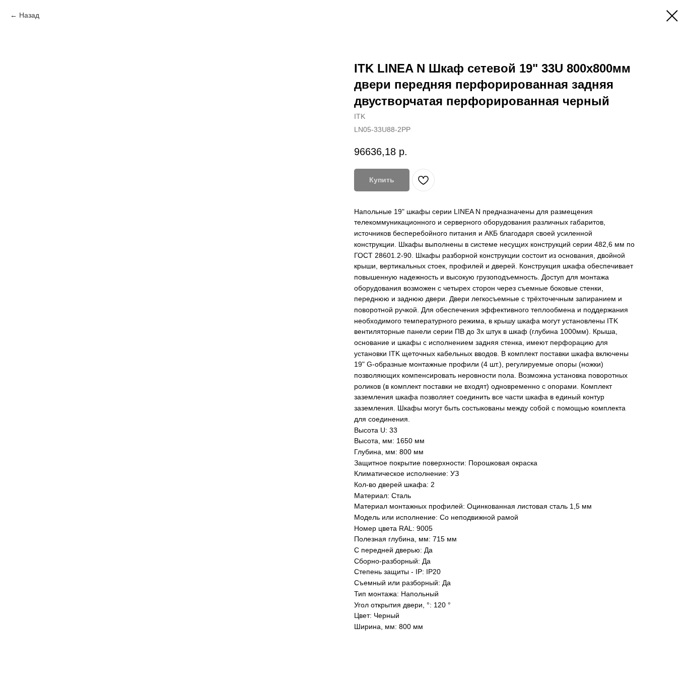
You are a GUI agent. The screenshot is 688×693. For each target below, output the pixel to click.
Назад (29, 15)
